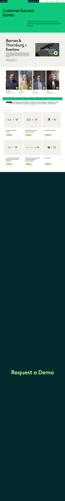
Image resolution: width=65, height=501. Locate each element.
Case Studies (25, 98)
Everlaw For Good (38, 98)
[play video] (12, 80)
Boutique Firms (18, 98)
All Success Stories (7, 98)
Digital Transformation (42, 103)
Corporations (31, 98)
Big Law (13, 98)
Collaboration (27, 103)
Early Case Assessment (51, 103)
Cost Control (34, 103)
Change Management (19, 103)
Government (45, 98)
